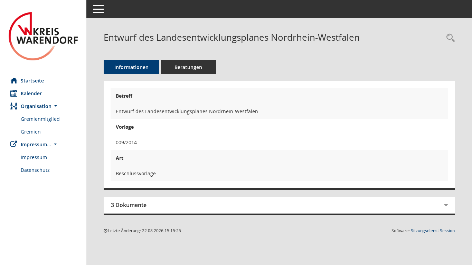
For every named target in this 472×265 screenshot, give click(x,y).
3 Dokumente (129, 205)
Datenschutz (35, 170)
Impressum (34, 157)
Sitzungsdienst (433, 231)
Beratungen (188, 67)
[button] (43, 106)
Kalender (31, 93)
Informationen (131, 67)
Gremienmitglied (40, 119)
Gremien (31, 131)
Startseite (32, 80)
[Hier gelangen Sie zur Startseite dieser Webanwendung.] (43, 36)
